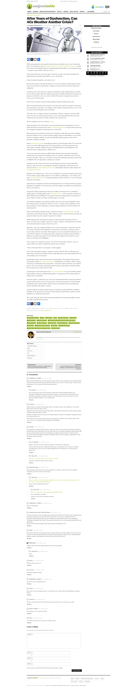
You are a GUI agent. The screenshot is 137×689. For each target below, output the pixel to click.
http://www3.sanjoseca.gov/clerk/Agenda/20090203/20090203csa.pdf (46, 492)
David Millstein (32, 323)
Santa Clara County (64, 325)
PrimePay (55, 325)
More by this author (77, 332)
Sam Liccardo (96, 36)
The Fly (59, 11)
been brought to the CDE (69, 211)
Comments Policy (53, 685)
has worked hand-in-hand (47, 261)
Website (29, 663)
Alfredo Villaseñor (64, 317)
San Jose (96, 33)
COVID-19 (96, 42)
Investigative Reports (48, 11)
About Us (47, 685)
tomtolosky (32, 543)
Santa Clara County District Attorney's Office (39, 328)
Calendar (90, 11)
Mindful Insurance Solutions (43, 325)
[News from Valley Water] (100, 6)
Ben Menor (73, 317)
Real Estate (74, 11)
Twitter (80, 685)
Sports (65, 11)
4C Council (49, 317)
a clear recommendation (57, 271)
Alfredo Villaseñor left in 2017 (46, 167)
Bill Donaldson (31, 320)
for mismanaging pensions (58, 127)
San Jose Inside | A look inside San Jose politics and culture (44, 678)
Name (30, 652)
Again (52, 121)
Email (30, 658)
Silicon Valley (56, 328)
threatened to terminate (37, 143)
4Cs (56, 317)
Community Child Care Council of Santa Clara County (59, 66)
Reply (29, 386)
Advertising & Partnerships (61, 685)
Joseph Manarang (63, 323)
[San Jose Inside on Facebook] (107, 1)
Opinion (35, 11)
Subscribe (73, 685)
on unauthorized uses (57, 193)
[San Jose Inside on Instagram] (109, 1)
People (82, 11)
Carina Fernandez (42, 320)
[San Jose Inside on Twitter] (105, 1)
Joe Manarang (52, 323)
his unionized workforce (33, 170)
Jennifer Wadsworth (34, 25)
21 (81, 25)
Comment (29, 634)
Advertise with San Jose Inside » (97, 47)
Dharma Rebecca (42, 323)
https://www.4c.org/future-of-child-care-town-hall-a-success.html (43, 458)
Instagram (84, 685)
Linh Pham (31, 325)
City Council (96, 31)
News (29, 11)
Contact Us (68, 685)
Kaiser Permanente (74, 323)
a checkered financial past (37, 177)
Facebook (77, 685)
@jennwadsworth (47, 25)
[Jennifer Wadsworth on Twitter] (37, 335)
